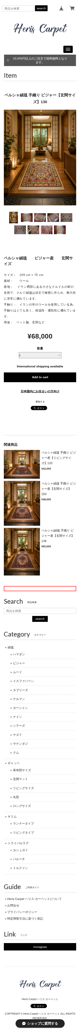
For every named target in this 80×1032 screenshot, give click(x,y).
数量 (40, 348)
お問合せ (13, 905)
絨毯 (11, 647)
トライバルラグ (18, 843)
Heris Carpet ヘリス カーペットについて (34, 899)
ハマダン (19, 654)
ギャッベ (14, 763)
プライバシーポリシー (22, 912)
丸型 (16, 797)
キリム (12, 816)
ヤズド (17, 734)
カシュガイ (20, 850)
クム (16, 752)
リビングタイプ (23, 832)
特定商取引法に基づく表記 (25, 918)
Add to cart (40, 377)
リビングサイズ (23, 788)
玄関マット (20, 779)
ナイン (17, 716)
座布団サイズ (22, 770)
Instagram (40, 947)
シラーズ (19, 725)
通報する (40, 401)
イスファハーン (23, 681)
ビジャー (19, 663)
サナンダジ (20, 743)
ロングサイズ (22, 806)
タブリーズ (20, 690)
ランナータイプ (23, 823)
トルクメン (20, 868)
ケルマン (19, 699)
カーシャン (20, 708)
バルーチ (19, 859)
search (41, 8)
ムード (17, 672)
